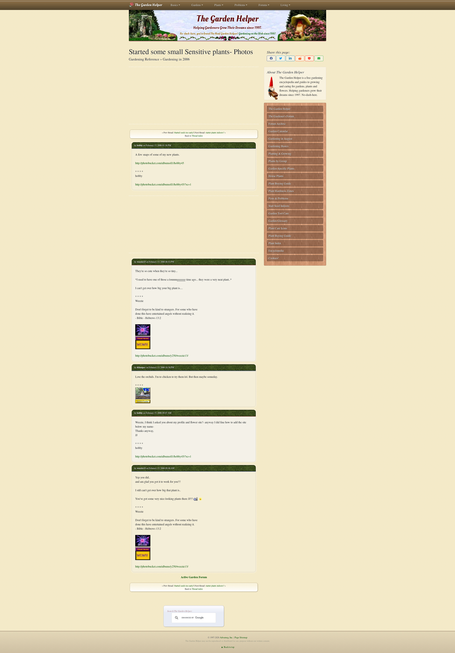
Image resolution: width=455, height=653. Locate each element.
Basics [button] (174, 5)
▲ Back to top (227, 647)
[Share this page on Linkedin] (290, 58)
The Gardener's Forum (281, 116)
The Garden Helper (148, 4)
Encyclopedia (276, 250)
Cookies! (274, 258)
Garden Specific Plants (281, 168)
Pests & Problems (278, 198)
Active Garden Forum (194, 577)
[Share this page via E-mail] (318, 58)
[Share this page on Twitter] (280, 58)
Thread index (197, 135)
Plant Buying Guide (280, 183)
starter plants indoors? (215, 132)
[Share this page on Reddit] (299, 58)
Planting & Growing (280, 153)
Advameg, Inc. (226, 637)
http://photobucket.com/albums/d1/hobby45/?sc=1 (163, 184)
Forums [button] (263, 5)
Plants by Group (278, 161)
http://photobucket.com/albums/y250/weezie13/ (161, 355)
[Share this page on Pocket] (309, 58)
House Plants (276, 176)
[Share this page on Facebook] (271, 58)
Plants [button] (217, 5)
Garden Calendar (278, 131)
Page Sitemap (241, 637)
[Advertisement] (193, 95)
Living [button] (284, 5)
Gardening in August (280, 138)
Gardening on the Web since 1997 (257, 33)
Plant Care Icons (278, 228)
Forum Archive (277, 124)
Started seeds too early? (184, 132)
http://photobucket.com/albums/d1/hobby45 (159, 163)
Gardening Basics (278, 146)
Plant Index (275, 243)
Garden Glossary (278, 221)
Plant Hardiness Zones (281, 191)
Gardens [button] (196, 5)
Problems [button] (240, 5)
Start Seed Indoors (279, 206)
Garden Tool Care (279, 213)
